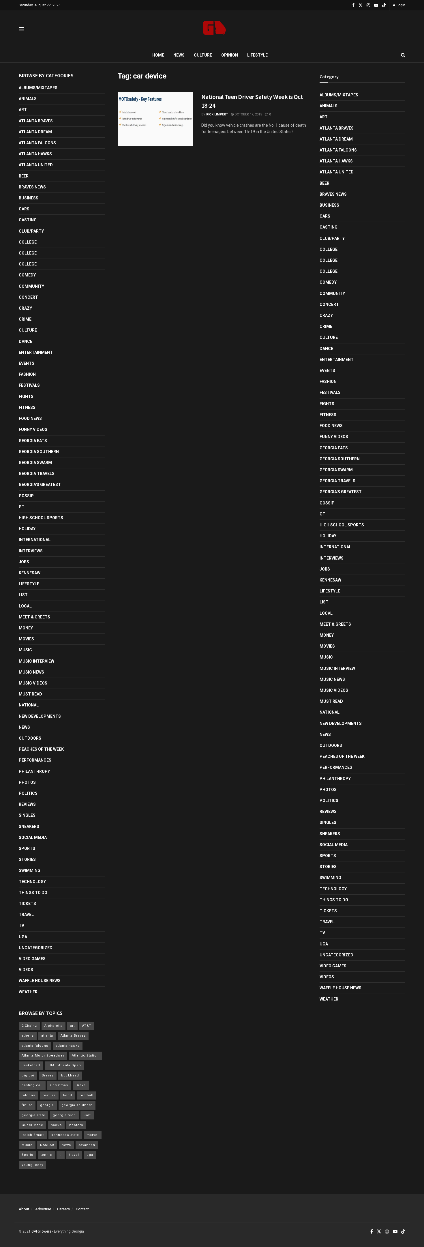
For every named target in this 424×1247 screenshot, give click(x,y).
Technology (32, 881)
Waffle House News (40, 980)
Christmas (59, 1085)
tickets (27, 903)
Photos (27, 782)
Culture (203, 55)
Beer (24, 176)
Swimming (29, 870)
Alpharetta (53, 1026)
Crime (25, 319)
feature (49, 1095)
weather (28, 992)
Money (26, 628)
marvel (93, 1135)
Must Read (30, 694)
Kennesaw (29, 573)
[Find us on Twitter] (361, 5)
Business (28, 198)
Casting (28, 220)
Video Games (32, 958)
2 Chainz (29, 1026)
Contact (82, 1209)
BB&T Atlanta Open (64, 1065)
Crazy (25, 308)
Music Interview (36, 661)
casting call (32, 1085)
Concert (28, 297)
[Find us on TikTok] (384, 5)
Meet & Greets (34, 617)
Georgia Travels (37, 473)
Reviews (27, 804)
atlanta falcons (35, 1046)
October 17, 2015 (248, 114)
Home (158, 55)
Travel (26, 914)
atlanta (47, 1035)
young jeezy (32, 1165)
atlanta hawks (68, 1046)
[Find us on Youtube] (376, 5)
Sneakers (29, 826)
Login (400, 5)
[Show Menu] (21, 29)
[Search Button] (403, 55)
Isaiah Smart (33, 1135)
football (86, 1095)
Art (23, 109)
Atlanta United (36, 164)
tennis (46, 1155)
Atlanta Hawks (35, 154)
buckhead (70, 1075)
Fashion (27, 374)
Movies (26, 639)
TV (21, 925)
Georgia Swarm (35, 462)
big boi (28, 1075)
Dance (25, 341)
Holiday (27, 528)
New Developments (40, 716)
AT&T (86, 1026)
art (72, 1026)
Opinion (229, 55)
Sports (27, 848)
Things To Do (33, 892)
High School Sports (41, 517)
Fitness (27, 407)
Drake (81, 1085)
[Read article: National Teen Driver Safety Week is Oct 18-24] (155, 119)
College (28, 242)
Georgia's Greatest (40, 484)
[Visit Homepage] (214, 29)
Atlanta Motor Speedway (43, 1055)
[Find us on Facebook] (353, 5)
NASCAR (47, 1145)
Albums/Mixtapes (38, 87)
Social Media (33, 837)
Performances (35, 760)
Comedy (27, 275)
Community (31, 286)
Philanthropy (34, 771)
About (24, 1209)
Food (67, 1095)
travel (74, 1155)
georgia (47, 1105)
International (34, 539)
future (27, 1105)
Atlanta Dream (35, 132)
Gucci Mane (32, 1125)
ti (60, 1155)
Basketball (31, 1065)
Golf (87, 1115)
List (23, 594)
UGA (23, 936)
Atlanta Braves (36, 121)
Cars (24, 209)
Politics (28, 793)
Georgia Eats (33, 440)
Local (25, 606)
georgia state (33, 1115)
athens (28, 1035)
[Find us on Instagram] (368, 5)
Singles (27, 815)
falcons (28, 1095)
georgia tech (64, 1115)
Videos (26, 969)
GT (22, 506)
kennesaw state (65, 1135)
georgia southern (77, 1105)
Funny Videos (33, 429)
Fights (26, 396)
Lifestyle (257, 55)
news (66, 1145)
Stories (27, 859)
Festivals (29, 385)
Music (25, 650)
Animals (28, 98)
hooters (76, 1125)
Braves (48, 1075)
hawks (56, 1125)
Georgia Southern (39, 451)
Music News (31, 672)
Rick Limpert (217, 114)
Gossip (26, 495)
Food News (30, 418)
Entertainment (36, 352)
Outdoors (30, 738)
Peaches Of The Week (41, 749)
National (29, 705)
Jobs (24, 562)
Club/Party (31, 231)
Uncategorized (35, 947)
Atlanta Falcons (37, 143)
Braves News (32, 187)
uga (90, 1155)
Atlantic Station (85, 1055)
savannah (86, 1145)
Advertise (43, 1209)
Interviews (31, 551)
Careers (63, 1209)
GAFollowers (41, 1231)
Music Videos (33, 683)
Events (26, 363)
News (179, 55)
